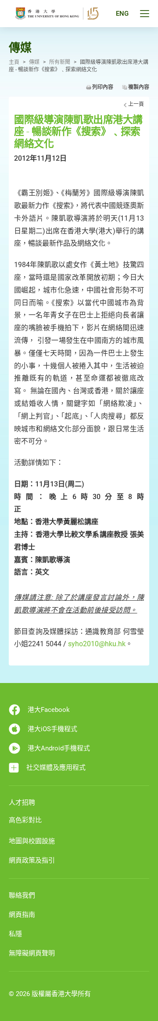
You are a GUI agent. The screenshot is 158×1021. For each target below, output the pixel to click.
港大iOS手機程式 (52, 729)
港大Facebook (49, 710)
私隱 (15, 934)
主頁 (14, 62)
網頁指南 (22, 915)
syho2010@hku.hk (97, 644)
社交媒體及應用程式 (56, 767)
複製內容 (138, 87)
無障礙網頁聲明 (32, 953)
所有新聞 (59, 62)
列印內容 (102, 87)
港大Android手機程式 (59, 748)
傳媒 (34, 62)
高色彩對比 (25, 820)
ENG (122, 14)
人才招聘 (22, 802)
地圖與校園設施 (32, 841)
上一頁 (136, 104)
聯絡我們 (22, 895)
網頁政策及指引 (32, 860)
